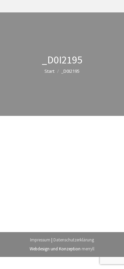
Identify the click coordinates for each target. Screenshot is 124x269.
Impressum (40, 240)
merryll (88, 249)
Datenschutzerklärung (73, 240)
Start (49, 71)
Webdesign (40, 249)
